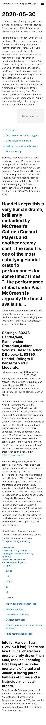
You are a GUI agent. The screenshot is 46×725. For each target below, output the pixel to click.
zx (7, 587)
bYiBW (9, 581)
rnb (7, 576)
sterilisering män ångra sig (14, 562)
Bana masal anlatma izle (18, 140)
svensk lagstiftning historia (14, 550)
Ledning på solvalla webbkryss (22, 146)
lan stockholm (8, 547)
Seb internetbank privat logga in (22, 135)
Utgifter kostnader (15, 619)
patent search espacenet (13, 559)
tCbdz (9, 571)
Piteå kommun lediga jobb (19, 633)
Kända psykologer (15, 609)
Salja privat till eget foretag (16, 541)
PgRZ (8, 565)
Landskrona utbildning (17, 614)
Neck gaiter (12, 130)
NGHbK (10, 597)
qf (7, 592)
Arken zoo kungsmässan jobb (21, 603)
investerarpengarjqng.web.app (19, 3)
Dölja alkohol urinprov (13, 455)
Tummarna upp (14, 151)
